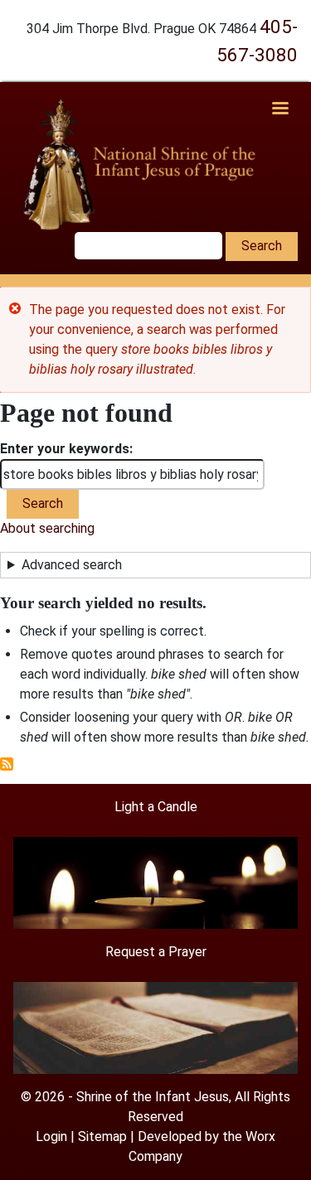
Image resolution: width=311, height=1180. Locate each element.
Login (51, 1136)
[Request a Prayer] (155, 1027)
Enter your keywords (64, 449)
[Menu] (279, 109)
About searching (47, 528)
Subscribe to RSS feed (6, 764)
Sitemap (102, 1136)
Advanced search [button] (72, 565)
